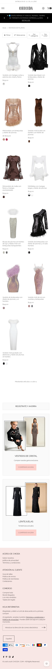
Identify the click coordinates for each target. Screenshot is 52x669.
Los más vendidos (9, 597)
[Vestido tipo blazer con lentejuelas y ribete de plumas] (38, 57)
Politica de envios (9, 576)
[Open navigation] (3, 8)
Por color (46, 35)
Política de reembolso (11, 579)
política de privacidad (11, 560)
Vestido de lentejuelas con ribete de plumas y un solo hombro (38, 244)
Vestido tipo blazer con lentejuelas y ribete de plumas (36, 77)
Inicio (4, 28)
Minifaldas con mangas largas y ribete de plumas (37, 187)
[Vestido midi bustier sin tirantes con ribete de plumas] (38, 112)
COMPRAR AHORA (26, 467)
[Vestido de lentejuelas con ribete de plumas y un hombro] (13, 279)
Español (9, 639)
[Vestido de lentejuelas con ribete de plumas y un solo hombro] (38, 224)
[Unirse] (43, 627)
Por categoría (34, 35)
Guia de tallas (7, 574)
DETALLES (26, 20)
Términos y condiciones (11, 563)
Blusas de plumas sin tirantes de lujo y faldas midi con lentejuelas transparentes (13, 244)
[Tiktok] (13, 657)
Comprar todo (8, 593)
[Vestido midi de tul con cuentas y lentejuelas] (38, 279)
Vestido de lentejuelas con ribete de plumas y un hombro (12, 299)
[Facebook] (3, 657)
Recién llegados (9, 595)
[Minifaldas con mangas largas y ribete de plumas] (38, 168)
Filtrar (8, 35)
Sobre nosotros (8, 558)
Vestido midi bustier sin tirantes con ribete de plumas (36, 132)
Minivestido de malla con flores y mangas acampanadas (12, 188)
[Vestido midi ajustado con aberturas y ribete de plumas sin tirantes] (13, 335)
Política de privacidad (11, 619)
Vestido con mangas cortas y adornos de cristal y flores (13, 76)
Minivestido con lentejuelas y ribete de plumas (13, 131)
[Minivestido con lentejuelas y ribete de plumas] (13, 112)
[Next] (47, 18)
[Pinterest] (6, 657)
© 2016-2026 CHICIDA (11, 661)
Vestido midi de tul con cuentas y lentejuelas (36, 298)
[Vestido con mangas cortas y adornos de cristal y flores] (13, 57)
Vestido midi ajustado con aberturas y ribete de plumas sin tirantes (13, 355)
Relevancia (21, 35)
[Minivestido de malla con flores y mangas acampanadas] (13, 168)
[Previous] (4, 18)
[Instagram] (10, 657)
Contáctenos (7, 581)
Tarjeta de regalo (9, 600)
